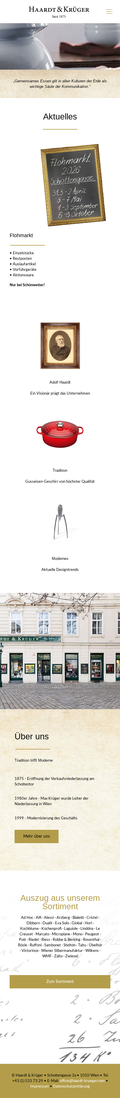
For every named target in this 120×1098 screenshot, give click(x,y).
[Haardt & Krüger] (60, 11)
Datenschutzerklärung (71, 1086)
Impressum (40, 1086)
